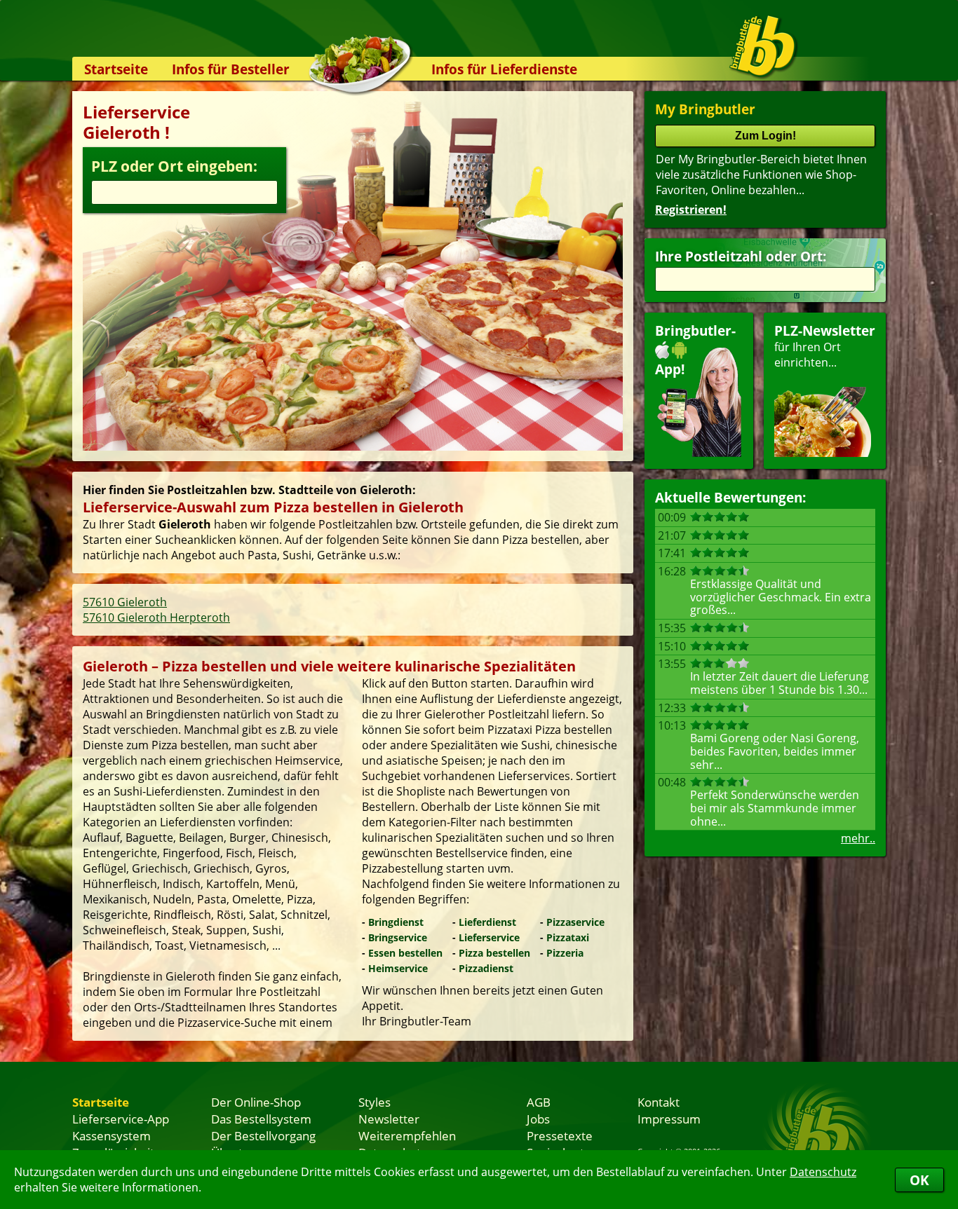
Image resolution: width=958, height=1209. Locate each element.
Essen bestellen (405, 952)
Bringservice (397, 937)
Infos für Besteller (231, 69)
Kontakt (658, 1101)
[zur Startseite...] (762, 46)
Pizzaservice (575, 922)
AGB (539, 1101)
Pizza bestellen (494, 952)
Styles (374, 1101)
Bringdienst (396, 922)
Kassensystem (111, 1135)
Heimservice (398, 968)
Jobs (538, 1118)
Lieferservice (489, 937)
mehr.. (858, 838)
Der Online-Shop (256, 1101)
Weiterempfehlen (407, 1135)
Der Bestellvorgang (263, 1135)
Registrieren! (691, 209)
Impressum (669, 1118)
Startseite (116, 69)
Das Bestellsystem (261, 1118)
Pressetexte (560, 1135)
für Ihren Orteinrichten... (824, 346)
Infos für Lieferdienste (504, 69)
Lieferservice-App (120, 1118)
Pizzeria (564, 952)
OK (919, 1180)
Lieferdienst (487, 922)
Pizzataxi (567, 937)
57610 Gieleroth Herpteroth (156, 617)
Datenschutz (823, 1172)
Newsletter (388, 1118)
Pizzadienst (486, 968)
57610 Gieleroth (125, 602)
